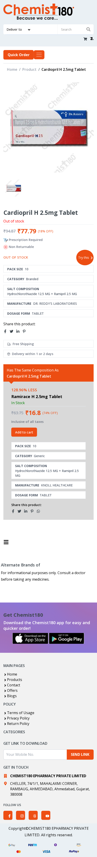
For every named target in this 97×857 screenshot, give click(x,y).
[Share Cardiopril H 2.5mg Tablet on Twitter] (13, 331)
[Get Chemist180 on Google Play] (66, 638)
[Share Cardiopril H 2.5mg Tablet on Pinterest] (25, 331)
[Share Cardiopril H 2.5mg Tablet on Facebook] (6, 331)
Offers (12, 690)
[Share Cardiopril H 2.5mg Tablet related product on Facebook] (14, 511)
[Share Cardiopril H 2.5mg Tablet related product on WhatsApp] (40, 511)
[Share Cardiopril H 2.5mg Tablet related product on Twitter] (21, 511)
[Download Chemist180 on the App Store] (30, 638)
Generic (39, 456)
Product (29, 69)
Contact (13, 685)
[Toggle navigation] (39, 54)
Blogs (12, 695)
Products (14, 679)
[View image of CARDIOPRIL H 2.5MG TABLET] (13, 188)
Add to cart (24, 432)
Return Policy (18, 723)
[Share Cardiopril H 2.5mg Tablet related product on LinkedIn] (27, 511)
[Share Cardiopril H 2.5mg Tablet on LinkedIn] (19, 331)
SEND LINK (80, 754)
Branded (32, 279)
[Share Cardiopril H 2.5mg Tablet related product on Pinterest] (33, 511)
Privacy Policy (18, 718)
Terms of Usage (20, 712)
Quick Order (19, 54)
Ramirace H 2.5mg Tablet (36, 396)
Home (12, 69)
